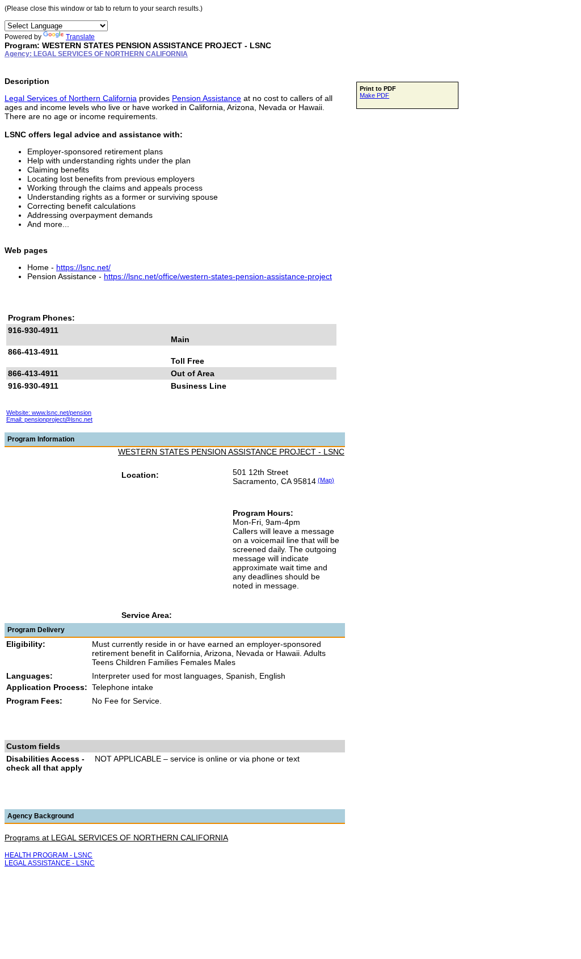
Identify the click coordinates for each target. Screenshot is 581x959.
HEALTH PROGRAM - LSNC (48, 855)
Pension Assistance (206, 98)
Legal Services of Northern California (71, 98)
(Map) (326, 480)
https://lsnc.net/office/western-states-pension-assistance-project (218, 276)
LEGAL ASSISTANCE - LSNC (50, 863)
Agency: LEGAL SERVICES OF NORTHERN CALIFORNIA (96, 54)
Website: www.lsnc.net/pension (48, 412)
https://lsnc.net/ (83, 267)
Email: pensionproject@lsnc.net (49, 419)
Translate (80, 37)
